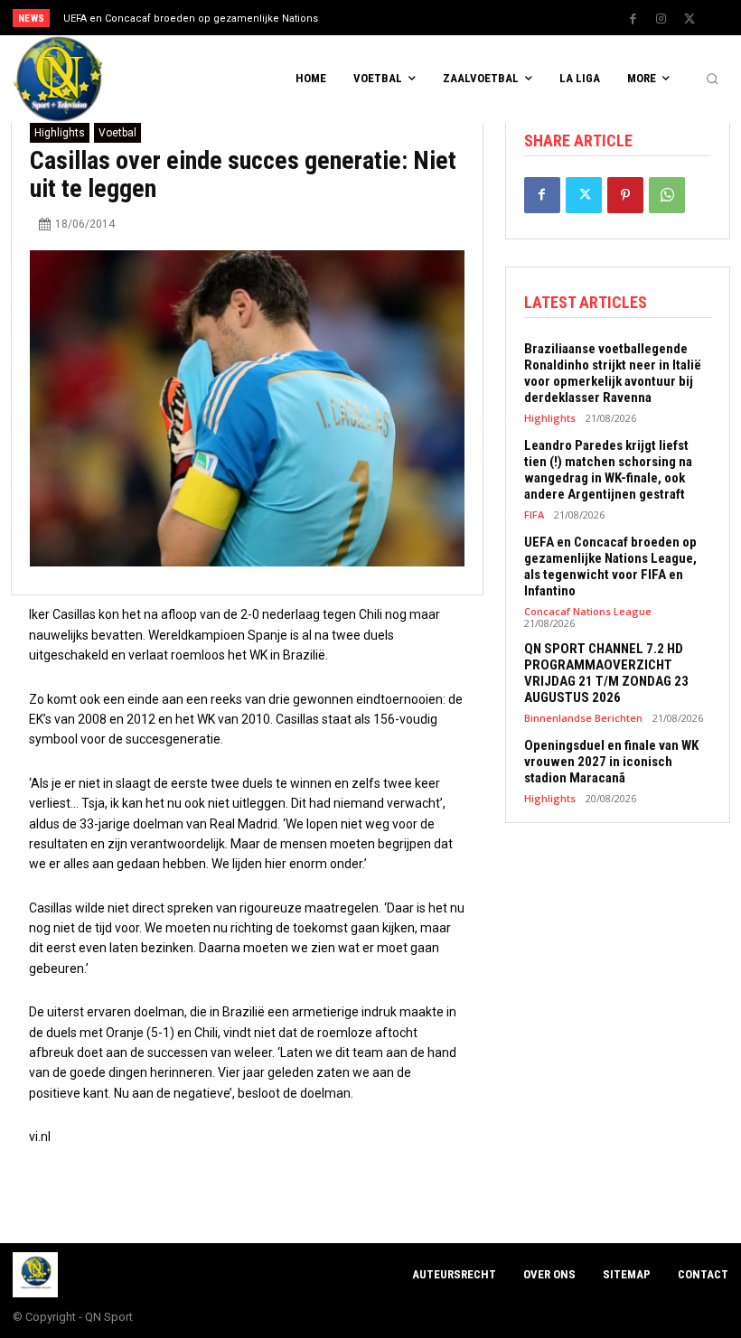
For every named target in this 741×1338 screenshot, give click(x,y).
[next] (408, 17)
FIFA (534, 514)
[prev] (379, 17)
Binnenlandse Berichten (583, 718)
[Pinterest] (625, 195)
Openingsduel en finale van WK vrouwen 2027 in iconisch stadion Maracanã (611, 761)
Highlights (59, 132)
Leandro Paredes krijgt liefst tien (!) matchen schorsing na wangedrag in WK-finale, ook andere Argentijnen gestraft (608, 469)
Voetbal (117, 132)
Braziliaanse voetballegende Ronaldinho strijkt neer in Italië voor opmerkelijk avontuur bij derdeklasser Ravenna (612, 373)
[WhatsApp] (667, 195)
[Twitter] (689, 19)
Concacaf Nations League (588, 611)
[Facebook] (633, 19)
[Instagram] (661, 19)
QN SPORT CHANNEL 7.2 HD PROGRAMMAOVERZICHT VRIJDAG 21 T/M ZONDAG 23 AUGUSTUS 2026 (606, 673)
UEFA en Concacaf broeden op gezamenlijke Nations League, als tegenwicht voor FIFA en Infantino (610, 566)
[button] (712, 79)
